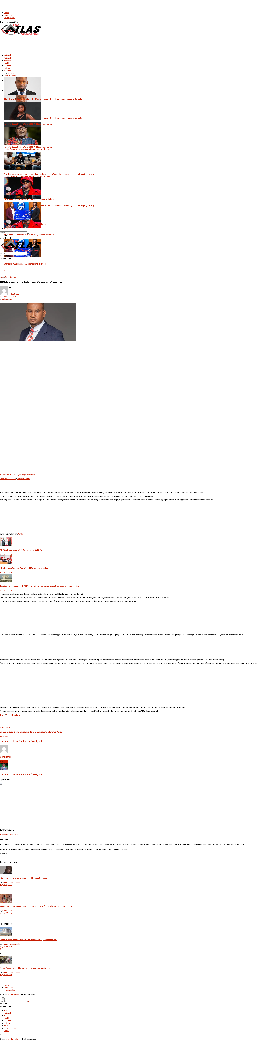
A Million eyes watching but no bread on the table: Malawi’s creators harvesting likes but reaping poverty (49, 205)
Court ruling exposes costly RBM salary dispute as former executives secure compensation (39, 586)
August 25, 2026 (6, 913)
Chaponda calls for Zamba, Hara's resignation (22, 774)
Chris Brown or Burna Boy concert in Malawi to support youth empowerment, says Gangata (43, 118)
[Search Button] (28, 233)
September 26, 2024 (8, 296)
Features (7, 65)
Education (8, 60)
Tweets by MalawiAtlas (9, 835)
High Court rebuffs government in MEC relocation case (23, 878)
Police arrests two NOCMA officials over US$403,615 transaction (28, 940)
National (7, 58)
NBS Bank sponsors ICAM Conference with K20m (21, 550)
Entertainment (10, 76)
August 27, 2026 (6, 946)
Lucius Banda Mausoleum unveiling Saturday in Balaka (27, 176)
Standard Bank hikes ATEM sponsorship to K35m (25, 264)
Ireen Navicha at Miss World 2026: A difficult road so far (28, 147)
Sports (6, 228)
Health (6, 63)
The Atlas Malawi (12, 994)
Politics (7, 68)
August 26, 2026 (6, 554)
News (6, 70)
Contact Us (8, 15)
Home (6, 13)
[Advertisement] (49, 4)
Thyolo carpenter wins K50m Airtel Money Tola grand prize (25, 568)
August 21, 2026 (6, 885)
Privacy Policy (9, 18)
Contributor (15, 294)
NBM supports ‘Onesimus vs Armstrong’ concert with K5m (29, 235)
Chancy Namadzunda (11, 882)
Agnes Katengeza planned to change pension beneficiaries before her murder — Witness (38, 906)
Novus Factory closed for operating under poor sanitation (25, 968)
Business (11, 73)
